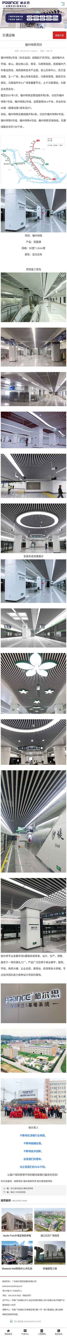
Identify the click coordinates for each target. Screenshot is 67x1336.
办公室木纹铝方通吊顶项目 (22, 1188)
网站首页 (8, 1334)
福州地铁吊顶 (29, 1181)
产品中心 (25, 1334)
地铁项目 (18, 1181)
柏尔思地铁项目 (44, 1181)
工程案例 (42, 1334)
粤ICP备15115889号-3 (12, 1290)
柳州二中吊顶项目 (18, 1192)
